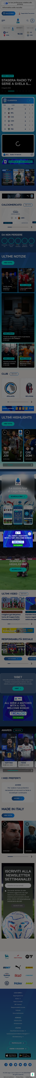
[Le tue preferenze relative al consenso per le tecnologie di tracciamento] (32, 1074)
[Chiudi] (29, 533)
